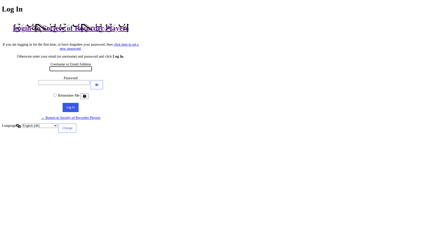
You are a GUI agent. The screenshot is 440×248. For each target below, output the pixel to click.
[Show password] (97, 84)
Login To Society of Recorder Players (71, 28)
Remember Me (69, 95)
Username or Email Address (70, 64)
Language (9, 125)
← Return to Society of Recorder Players (70, 118)
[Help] (84, 96)
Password (71, 78)
